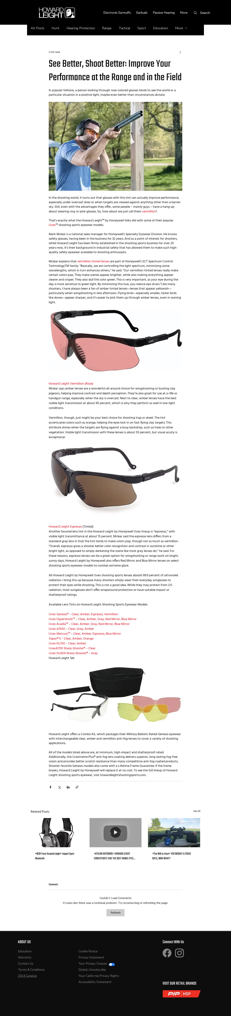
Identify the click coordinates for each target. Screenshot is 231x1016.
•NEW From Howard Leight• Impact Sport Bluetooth (54, 856)
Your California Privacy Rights (99, 976)
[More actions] (180, 52)
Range (107, 28)
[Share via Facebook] (50, 787)
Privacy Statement (91, 957)
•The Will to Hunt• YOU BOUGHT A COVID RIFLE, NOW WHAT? (171, 856)
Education (160, 28)
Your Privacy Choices (93, 964)
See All (196, 811)
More (179, 28)
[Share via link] (77, 787)
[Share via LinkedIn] (68, 787)
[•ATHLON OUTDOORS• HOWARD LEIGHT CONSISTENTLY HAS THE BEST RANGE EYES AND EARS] (116, 832)
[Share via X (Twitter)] (59, 787)
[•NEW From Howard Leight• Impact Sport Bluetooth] (57, 832)
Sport (142, 28)
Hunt (55, 28)
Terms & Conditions (31, 970)
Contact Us (25, 964)
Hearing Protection (81, 28)
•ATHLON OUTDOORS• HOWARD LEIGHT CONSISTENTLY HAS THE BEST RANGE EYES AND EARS (113, 856)
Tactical (124, 28)
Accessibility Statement (95, 982)
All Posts (37, 28)
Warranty (24, 957)
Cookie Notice (88, 951)
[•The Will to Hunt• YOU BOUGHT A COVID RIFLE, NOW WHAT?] (174, 832)
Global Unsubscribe (92, 970)
